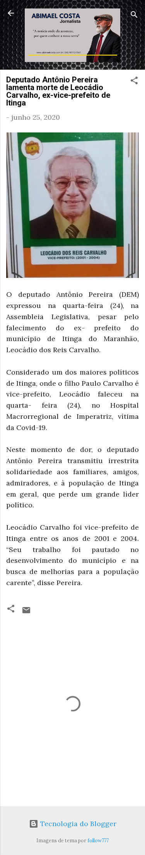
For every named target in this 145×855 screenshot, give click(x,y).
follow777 (98, 840)
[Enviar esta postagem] (26, 612)
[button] (134, 81)
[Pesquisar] (134, 15)
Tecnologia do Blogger (77, 823)
